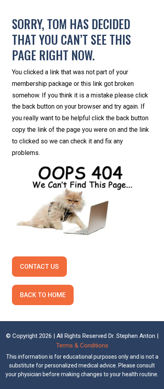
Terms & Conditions (82, 345)
